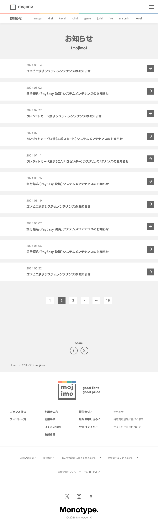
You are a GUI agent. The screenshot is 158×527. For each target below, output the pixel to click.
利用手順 (50, 419)
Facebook (74, 350)
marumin (124, 18)
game (87, 18)
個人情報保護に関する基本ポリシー (80, 457)
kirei (50, 18)
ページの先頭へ (152, 521)
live (111, 18)
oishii (75, 18)
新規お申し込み (88, 419)
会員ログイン (87, 427)
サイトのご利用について (127, 427)
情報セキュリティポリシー (122, 457)
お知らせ (16, 18)
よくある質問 (53, 427)
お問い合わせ (27, 457)
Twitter (84, 350)
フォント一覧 (18, 419)
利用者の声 (51, 412)
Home (13, 365)
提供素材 (84, 412)
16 (108, 300)
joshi (100, 18)
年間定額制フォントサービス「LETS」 (78, 472)
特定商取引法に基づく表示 (128, 419)
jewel (139, 18)
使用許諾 (118, 412)
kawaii (62, 18)
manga (37, 18)
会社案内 (47, 457)
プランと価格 (18, 412)
